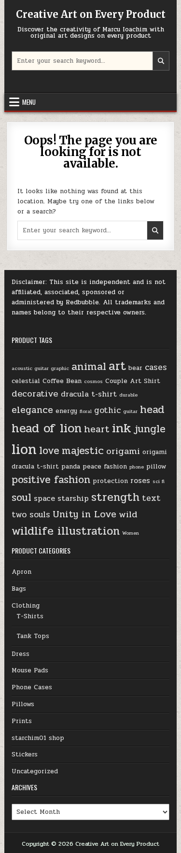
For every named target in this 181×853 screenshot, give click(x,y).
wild (128, 514)
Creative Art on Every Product (91, 14)
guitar (130, 411)
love (49, 451)
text (151, 498)
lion (24, 449)
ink (121, 428)
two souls (31, 514)
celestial (26, 381)
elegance (32, 409)
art (117, 365)
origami (123, 451)
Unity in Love (84, 514)
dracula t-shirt (89, 394)
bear (135, 368)
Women (130, 533)
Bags (19, 589)
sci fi (159, 481)
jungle (150, 429)
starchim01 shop (38, 738)
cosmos (93, 381)
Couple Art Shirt (132, 381)
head (152, 409)
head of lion (47, 428)
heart (97, 429)
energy (66, 411)
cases (156, 367)
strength (115, 497)
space (44, 498)
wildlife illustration (66, 531)
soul (21, 498)
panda (70, 466)
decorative (35, 393)
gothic (107, 410)
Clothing (26, 606)
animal (88, 366)
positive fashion (51, 480)
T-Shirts (29, 616)
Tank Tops (32, 636)
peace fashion (105, 466)
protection (110, 481)
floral (86, 411)
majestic (83, 451)
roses (140, 480)
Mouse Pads (30, 670)
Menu (29, 102)
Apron (21, 572)
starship (73, 498)
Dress (20, 654)
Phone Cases (32, 687)
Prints (22, 721)
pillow (156, 466)
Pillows (23, 704)
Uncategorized (35, 771)
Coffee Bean (62, 381)
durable (128, 395)
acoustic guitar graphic (40, 368)
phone (136, 467)
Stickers (25, 754)
